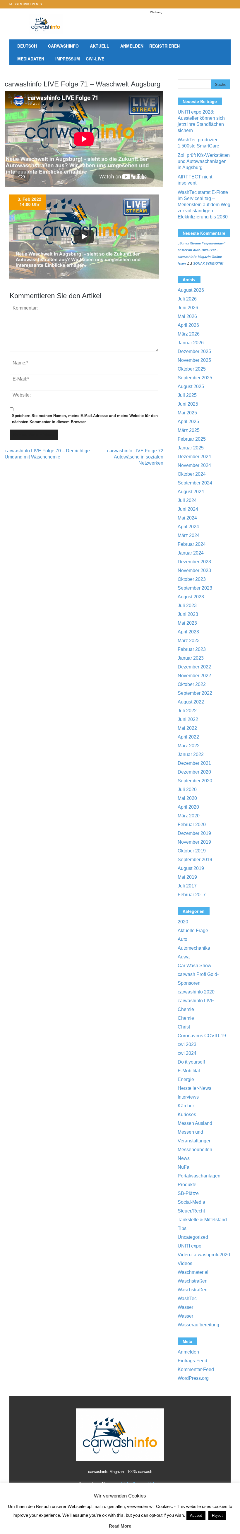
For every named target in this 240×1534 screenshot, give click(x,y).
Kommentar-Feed (196, 1369)
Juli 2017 (187, 885)
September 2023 (195, 588)
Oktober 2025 (192, 368)
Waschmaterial (193, 1272)
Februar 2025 (192, 439)
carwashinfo (63, 46)
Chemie (186, 1009)
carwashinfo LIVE (196, 1000)
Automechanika (194, 948)
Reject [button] (217, 1515)
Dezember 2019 (194, 833)
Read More (120, 1525)
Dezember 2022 (194, 666)
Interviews (188, 1097)
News (184, 1158)
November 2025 (194, 360)
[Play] (84, 237)
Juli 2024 (187, 500)
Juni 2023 (188, 614)
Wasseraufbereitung (198, 1324)
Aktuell (99, 46)
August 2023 (191, 596)
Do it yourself (191, 1061)
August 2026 (191, 290)
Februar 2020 (192, 824)
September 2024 (195, 482)
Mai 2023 (187, 623)
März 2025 (189, 430)
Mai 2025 (187, 412)
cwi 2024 (187, 1053)
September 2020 (195, 780)
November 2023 (194, 570)
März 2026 (189, 333)
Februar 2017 (192, 894)
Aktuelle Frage (193, 930)
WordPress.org (193, 1378)
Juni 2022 (188, 719)
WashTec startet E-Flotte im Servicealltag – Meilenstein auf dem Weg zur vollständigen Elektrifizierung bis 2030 (204, 204)
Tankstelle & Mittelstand (202, 1219)
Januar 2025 (191, 447)
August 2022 (191, 701)
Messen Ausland (195, 1123)
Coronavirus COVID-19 (202, 1035)
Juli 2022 (187, 710)
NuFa (183, 1167)
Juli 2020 (187, 789)
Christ (184, 1026)
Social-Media (191, 1202)
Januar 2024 (191, 552)
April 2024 (188, 526)
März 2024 (189, 535)
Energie (186, 1079)
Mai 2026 (187, 316)
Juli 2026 (187, 298)
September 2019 (195, 859)
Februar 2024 (192, 544)
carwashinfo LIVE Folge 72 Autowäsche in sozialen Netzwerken (135, 456)
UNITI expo (189, 1245)
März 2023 (189, 640)
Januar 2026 (191, 342)
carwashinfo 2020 (196, 991)
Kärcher (186, 1105)
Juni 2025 (188, 404)
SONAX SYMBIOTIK (208, 263)
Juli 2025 (187, 395)
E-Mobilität (189, 1070)
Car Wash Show (194, 965)
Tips (182, 1228)
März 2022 (189, 745)
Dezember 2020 (194, 771)
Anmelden (131, 46)
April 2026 (188, 325)
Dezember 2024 (194, 456)
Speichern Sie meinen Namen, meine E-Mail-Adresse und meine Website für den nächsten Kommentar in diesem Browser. (85, 419)
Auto (182, 939)
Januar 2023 (191, 658)
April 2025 (188, 421)
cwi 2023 (187, 1044)
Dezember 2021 (194, 763)
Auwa (184, 956)
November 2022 (194, 675)
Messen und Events (25, 4)
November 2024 (194, 465)
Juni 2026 (188, 307)
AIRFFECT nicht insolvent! (195, 179)
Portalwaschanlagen (199, 1175)
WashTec (187, 1298)
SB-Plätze (188, 1193)
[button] (219, 53)
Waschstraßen (193, 1280)
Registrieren (164, 46)
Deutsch (27, 46)
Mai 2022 (187, 728)
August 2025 (191, 386)
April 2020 (188, 807)
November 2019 (194, 842)
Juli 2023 (187, 605)
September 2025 (195, 377)
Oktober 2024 (192, 474)
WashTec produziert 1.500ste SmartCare (198, 142)
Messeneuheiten (195, 1149)
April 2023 (188, 631)
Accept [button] (196, 1515)
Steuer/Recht (191, 1210)
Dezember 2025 (194, 351)
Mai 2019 (187, 877)
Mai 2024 (187, 517)
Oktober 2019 (192, 850)
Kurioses (187, 1114)
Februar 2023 (192, 649)
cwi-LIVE (95, 59)
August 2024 (191, 491)
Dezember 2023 (194, 561)
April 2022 (188, 736)
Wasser (185, 1307)
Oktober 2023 (192, 579)
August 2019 (191, 868)
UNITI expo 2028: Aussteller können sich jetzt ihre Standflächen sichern (201, 121)
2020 (183, 921)
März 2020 (189, 815)
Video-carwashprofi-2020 (204, 1254)
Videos (185, 1263)
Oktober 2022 (192, 684)
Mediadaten (30, 59)
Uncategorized (193, 1237)
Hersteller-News (194, 1088)
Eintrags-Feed (192, 1360)
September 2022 (195, 693)
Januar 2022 (191, 754)
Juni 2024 (188, 509)
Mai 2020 (187, 798)
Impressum (67, 59)
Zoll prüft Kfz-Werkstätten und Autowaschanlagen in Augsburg (204, 161)
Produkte (187, 1184)
